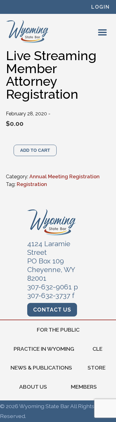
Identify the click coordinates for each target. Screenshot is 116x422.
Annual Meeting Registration (64, 177)
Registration (32, 184)
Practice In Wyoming (44, 348)
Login (100, 7)
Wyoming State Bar (27, 31)
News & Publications (41, 367)
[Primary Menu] (102, 32)
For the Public (58, 329)
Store (96, 367)
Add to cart (35, 150)
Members (84, 386)
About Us (33, 386)
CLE (97, 348)
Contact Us (52, 309)
